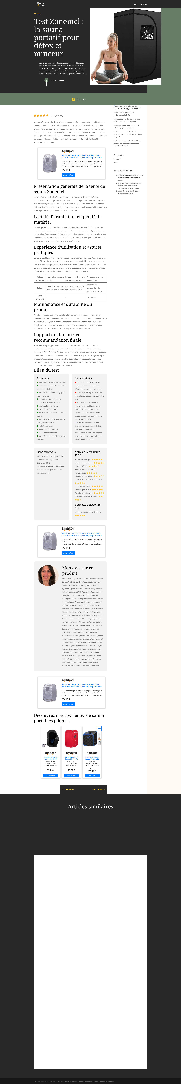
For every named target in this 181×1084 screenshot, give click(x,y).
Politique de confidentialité (88, 1081)
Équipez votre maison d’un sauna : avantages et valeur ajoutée (66, 967)
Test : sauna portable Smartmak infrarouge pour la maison (64, 1048)
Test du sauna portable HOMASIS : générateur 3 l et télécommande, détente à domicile (127, 143)
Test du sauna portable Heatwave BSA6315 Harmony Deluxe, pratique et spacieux (128, 134)
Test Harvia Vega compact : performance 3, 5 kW (60, 882)
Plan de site (103, 1081)
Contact (111, 1081)
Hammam (143, 4)
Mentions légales (70, 1081)
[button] (126, 106)
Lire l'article (57, 80)
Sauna (135, 4)
